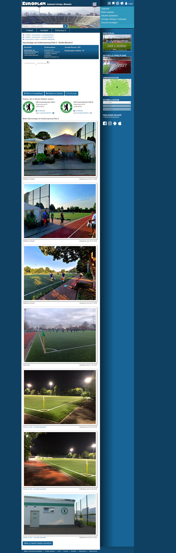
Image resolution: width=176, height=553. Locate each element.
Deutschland (36, 35)
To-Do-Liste (72, 93)
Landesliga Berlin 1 (48, 35)
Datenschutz (93, 551)
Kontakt (73, 551)
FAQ (59, 551)
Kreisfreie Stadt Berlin (48, 39)
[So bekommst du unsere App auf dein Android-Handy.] (115, 123)
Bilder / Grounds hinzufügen (33, 551)
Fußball (29, 30)
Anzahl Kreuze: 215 (72, 47)
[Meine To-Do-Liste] (114, 3)
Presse (65, 551)
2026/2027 (117, 65)
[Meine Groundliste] (110, 3)
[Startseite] (34, 5)
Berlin (37, 39)
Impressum (82, 551)
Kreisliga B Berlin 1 (48, 37)
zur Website (41, 111)
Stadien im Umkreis (55, 93)
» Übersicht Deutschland (111, 117)
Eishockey (60, 30)
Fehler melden (50, 551)
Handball (44, 30)
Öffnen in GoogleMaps (34, 93)
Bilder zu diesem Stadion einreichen (37, 543)
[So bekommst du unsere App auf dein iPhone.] (120, 123)
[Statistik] (123, 3)
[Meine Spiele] (118, 3)
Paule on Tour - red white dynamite (34, 427)
